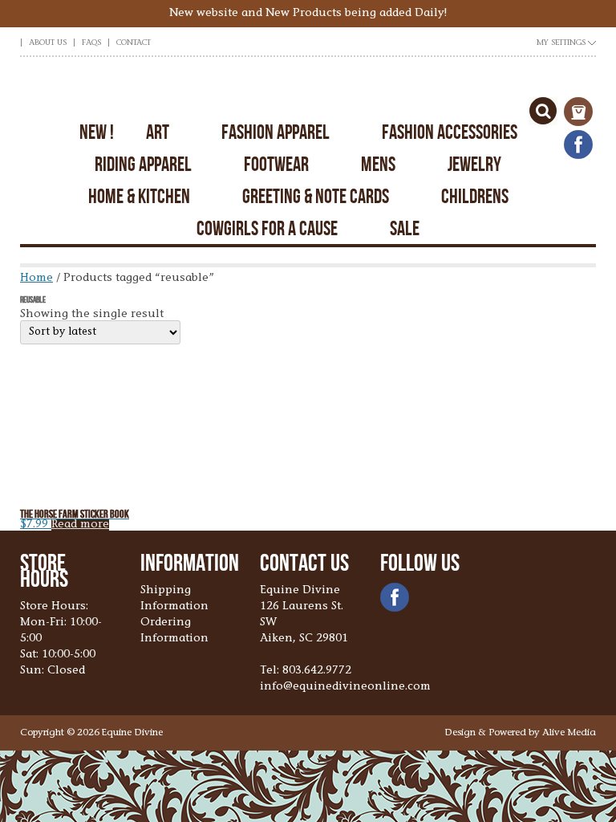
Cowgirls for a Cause (267, 228)
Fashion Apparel (275, 132)
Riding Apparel (143, 164)
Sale (404, 228)
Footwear (276, 164)
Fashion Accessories (449, 132)
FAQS (91, 43)
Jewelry (474, 164)
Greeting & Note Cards (315, 196)
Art (157, 132)
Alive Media (569, 733)
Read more (80, 525)
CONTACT (133, 43)
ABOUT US (48, 43)
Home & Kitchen (139, 196)
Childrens (475, 196)
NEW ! (96, 132)
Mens (378, 164)
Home (36, 278)
